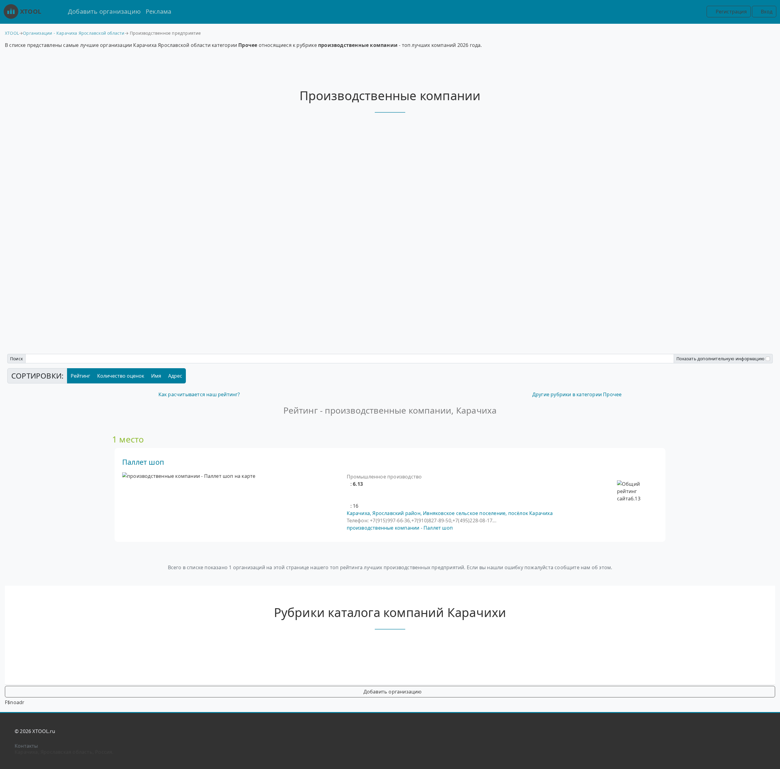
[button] (348, 484)
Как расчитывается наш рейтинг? (199, 394)
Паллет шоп (143, 462)
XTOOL (30, 11)
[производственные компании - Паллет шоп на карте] (188, 476)
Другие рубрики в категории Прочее (577, 394)
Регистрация (730, 11)
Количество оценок (120, 375)
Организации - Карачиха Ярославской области (73, 33)
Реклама (158, 11)
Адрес (175, 375)
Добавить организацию (104, 11)
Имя (156, 375)
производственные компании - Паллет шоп (400, 527)
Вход (766, 11)
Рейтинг (80, 375)
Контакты (26, 746)
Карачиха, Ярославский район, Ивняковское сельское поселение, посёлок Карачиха (450, 513)
